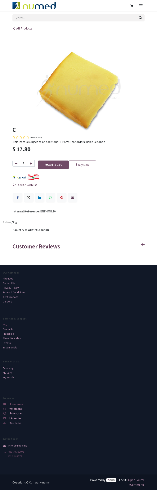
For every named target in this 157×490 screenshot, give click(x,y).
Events (7, 343)
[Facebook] (17, 197)
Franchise (8, 333)
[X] (28, 197)
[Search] (141, 17)
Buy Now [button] (83, 165)
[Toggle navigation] (141, 6)
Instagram (16, 413)
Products (8, 329)
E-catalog (8, 368)
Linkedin (15, 418)
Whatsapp (16, 408)
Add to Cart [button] (55, 164)
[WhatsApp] (50, 197)
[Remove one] (16, 163)
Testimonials (10, 347)
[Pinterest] (61, 197)
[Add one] (31, 163)
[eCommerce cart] (131, 5)
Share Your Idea (12, 338)
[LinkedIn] (39, 197)
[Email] (72, 197)
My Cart (7, 372)
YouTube (15, 422)
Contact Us (9, 283)
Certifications (10, 297)
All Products (24, 28)
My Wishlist (9, 377)
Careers (7, 301)
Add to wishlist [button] (27, 185)
